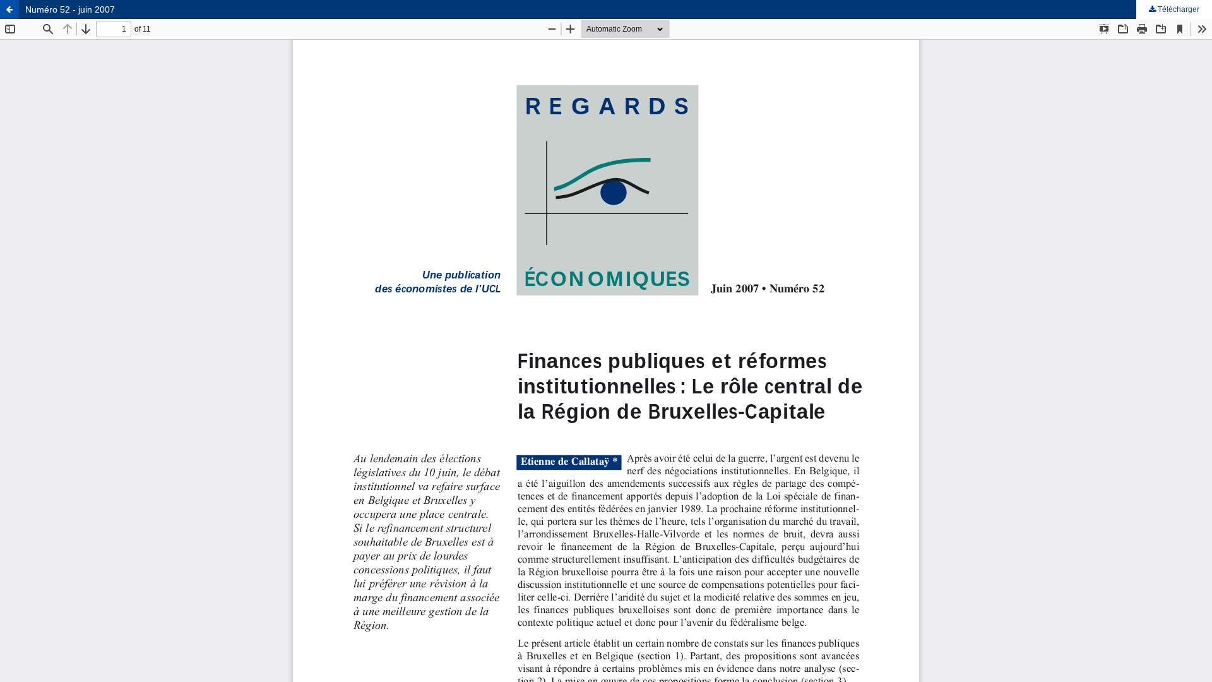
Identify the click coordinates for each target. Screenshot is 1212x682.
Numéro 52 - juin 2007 (70, 9)
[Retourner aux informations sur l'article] (9, 9)
